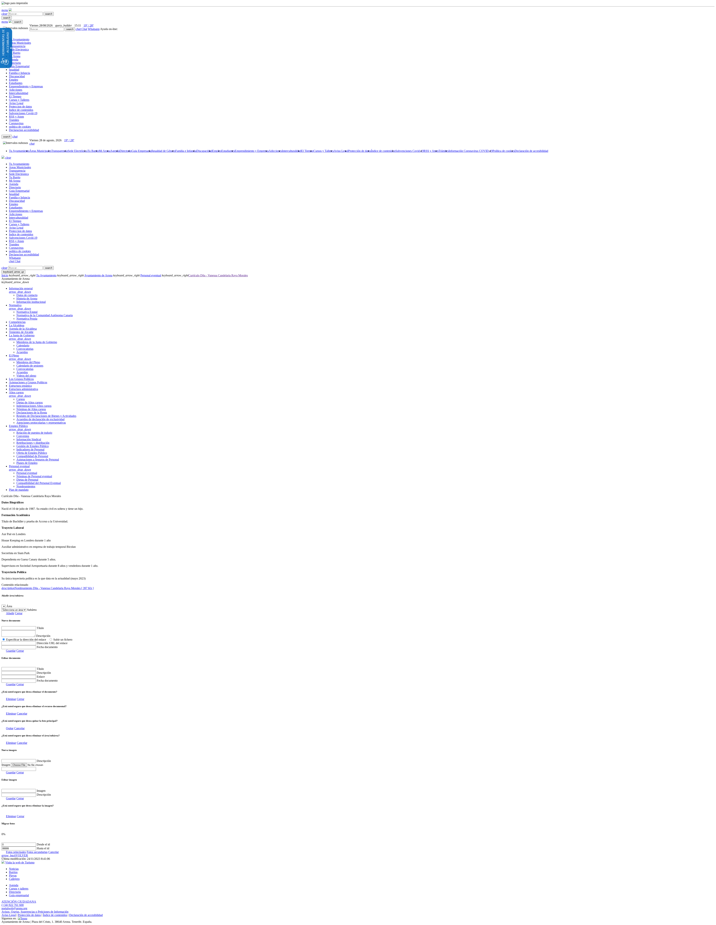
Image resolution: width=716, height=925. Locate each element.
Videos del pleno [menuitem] (26, 375)
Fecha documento (47, 647)
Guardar (11, 650)
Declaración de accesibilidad (86, 915)
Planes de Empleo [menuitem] (26, 462)
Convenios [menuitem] (22, 436)
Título (40, 628)
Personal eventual (150, 275)
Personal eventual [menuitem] (20, 468)
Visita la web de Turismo (19, 862)
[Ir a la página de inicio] (2, 157)
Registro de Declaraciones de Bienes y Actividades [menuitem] (46, 415)
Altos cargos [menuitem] (20, 394)
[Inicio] (10, 10)
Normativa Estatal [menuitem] (26, 311)
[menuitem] (19, 150)
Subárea (32, 609)
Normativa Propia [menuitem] (26, 318)
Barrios (13, 872)
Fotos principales (16, 852)
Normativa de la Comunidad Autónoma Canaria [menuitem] (44, 315)
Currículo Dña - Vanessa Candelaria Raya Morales (218, 275)
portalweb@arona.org (14, 908)
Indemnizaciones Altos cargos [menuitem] (33, 405)
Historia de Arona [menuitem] (26, 298)
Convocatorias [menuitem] (24, 348)
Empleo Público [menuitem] (20, 427)
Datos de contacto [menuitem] (26, 295)
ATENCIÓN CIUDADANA (18, 901)
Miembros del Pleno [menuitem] (28, 362)
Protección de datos (29, 915)
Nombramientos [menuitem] (25, 486)
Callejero (14, 878)
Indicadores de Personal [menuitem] (30, 449)
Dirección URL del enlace (52, 643)
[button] (4, 10)
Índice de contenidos (55, 915)
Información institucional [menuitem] (31, 301)
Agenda (13, 885)
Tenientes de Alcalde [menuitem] (21, 332)
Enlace (41, 676)
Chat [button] (81, 29)
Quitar (9, 728)
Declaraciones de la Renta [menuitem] (31, 412)
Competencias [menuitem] (17, 322)
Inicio (4, 275)
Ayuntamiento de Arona (98, 275)
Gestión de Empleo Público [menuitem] (32, 446)
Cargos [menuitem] (20, 399)
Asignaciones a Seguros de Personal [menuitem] (37, 459)
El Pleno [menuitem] (20, 357)
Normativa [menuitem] (20, 307)
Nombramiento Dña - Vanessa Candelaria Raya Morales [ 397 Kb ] (47, 588)
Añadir (10, 613)
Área (9, 606)
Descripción (43, 635)
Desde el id (43, 844)
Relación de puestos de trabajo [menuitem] (34, 432)
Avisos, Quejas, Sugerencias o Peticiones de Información (34, 911)
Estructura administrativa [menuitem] (23, 389)
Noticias (14, 868)
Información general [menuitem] (21, 290)
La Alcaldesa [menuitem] (16, 325)
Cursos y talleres (18, 888)
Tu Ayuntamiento (46, 275)
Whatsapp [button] (94, 29)
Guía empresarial (19, 895)
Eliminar (11, 699)
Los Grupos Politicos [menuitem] (21, 379)
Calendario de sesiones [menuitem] (29, 365)
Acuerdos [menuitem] (22, 352)
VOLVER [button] (14, 855)
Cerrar (18, 613)
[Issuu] (22, 918)
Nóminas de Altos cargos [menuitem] (31, 409)
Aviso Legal (8, 915)
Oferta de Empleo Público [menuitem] (31, 452)
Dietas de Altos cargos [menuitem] (29, 402)
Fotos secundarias (37, 852)
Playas (13, 875)
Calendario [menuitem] (22, 345)
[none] (18, 769)
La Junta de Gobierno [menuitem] (21, 337)
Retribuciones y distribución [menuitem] (32, 442)
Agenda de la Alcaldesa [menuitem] (23, 328)
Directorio (15, 892)
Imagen (41, 790)
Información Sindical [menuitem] (28, 439)
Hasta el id (43, 848)
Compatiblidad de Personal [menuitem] (32, 456)
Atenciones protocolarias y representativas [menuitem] (41, 422)
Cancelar (22, 713)
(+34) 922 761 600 (12, 905)
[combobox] (46, 29)
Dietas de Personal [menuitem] (27, 479)
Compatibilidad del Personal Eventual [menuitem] (38, 483)
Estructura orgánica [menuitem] (20, 385)
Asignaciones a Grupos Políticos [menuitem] (28, 382)
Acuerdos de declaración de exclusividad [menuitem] (40, 419)
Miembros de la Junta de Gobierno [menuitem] (36, 342)
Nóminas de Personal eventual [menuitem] (34, 476)
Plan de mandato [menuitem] (19, 489)
